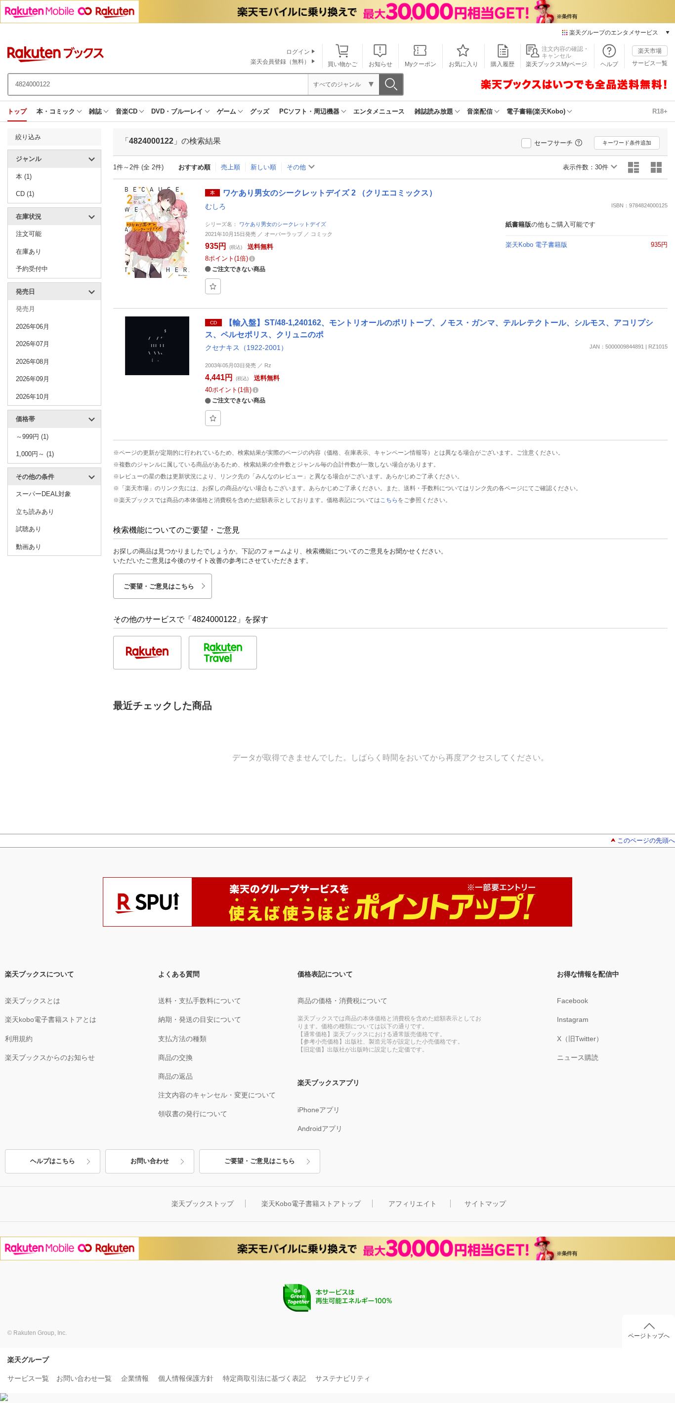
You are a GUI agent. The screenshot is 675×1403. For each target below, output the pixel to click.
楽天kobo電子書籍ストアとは (50, 1019)
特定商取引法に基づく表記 (264, 1378)
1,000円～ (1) (35, 454)
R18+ (660, 111)
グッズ (259, 111)
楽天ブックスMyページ (556, 64)
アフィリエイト (412, 1204)
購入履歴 (502, 64)
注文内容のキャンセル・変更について (217, 1095)
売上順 (230, 167)
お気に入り (463, 64)
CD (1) (25, 193)
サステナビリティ (343, 1378)
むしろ (215, 206)
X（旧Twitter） (580, 1039)
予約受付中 (32, 269)
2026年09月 (32, 379)
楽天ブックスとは (32, 1001)
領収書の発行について (192, 1114)
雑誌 (95, 111)
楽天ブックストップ (202, 1204)
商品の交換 (175, 1057)
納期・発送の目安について (199, 1019)
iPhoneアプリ (318, 1110)
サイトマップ (485, 1204)
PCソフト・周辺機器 (309, 111)
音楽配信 (480, 111)
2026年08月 (32, 361)
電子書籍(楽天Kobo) (535, 111)
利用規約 (19, 1039)
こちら (389, 500)
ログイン (298, 51)
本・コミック (56, 111)
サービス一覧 (650, 63)
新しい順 (263, 167)
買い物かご (342, 64)
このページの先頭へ (646, 840)
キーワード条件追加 (626, 143)
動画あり (29, 546)
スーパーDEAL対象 (43, 494)
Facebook (572, 1001)
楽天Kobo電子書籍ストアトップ (311, 1204)
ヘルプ (609, 64)
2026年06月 (32, 326)
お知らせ (380, 64)
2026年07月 (32, 344)
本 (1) (24, 176)
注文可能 (29, 233)
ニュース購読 (577, 1057)
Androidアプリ (319, 1128)
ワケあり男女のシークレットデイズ (282, 224)
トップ (17, 111)
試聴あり (29, 529)
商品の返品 (175, 1076)
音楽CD (126, 111)
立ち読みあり (35, 511)
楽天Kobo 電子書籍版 (536, 244)
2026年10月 (32, 396)
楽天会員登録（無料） (280, 62)
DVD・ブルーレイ (177, 111)
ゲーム (226, 111)
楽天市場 (650, 50)
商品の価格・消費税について (342, 1001)
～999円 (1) (32, 436)
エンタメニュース (379, 111)
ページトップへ (649, 1335)
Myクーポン (420, 64)
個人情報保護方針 (185, 1378)
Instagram (573, 1019)
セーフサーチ (553, 143)
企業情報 (135, 1378)
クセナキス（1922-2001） (246, 347)
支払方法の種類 (182, 1039)
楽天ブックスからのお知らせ (50, 1057)
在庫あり (29, 251)
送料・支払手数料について (199, 1001)
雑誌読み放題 (434, 111)
